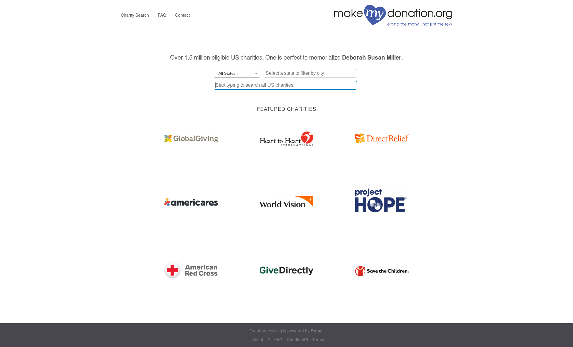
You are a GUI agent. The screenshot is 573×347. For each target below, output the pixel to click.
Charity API (297, 339)
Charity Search (135, 15)
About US (261, 339)
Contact (182, 15)
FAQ (162, 15)
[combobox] (285, 85)
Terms (318, 339)
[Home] (395, 15)
